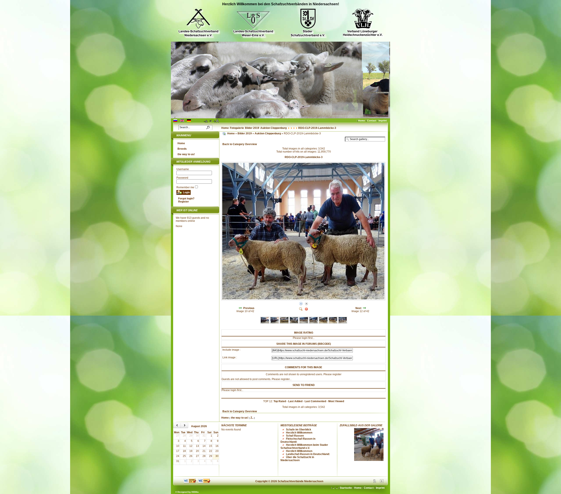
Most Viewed (336, 401)
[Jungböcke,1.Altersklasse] (303, 322)
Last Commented (315, 401)
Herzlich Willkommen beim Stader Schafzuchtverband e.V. (304, 446)
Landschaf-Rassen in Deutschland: (308, 454)
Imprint (382, 120)
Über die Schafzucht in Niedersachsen (297, 459)
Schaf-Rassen (295, 435)
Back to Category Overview (239, 144)
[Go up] (381, 481)
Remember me (185, 187)
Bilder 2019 (252, 128)
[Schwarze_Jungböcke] (264, 322)
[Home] (224, 133)
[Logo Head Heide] (362, 23)
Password (182, 177)
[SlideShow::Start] (300, 303)
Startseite (346, 487)
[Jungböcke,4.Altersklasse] (342, 322)
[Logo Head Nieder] (198, 23)
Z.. (251, 417)
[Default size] (211, 121)
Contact (371, 120)
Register (183, 201)
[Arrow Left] (240, 308)
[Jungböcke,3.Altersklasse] (323, 322)
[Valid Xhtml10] (190, 482)
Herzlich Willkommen (299, 432)
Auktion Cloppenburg (273, 128)
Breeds (182, 148)
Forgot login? (186, 198)
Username (182, 169)
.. (336, 487)
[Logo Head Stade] (307, 23)
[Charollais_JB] (293, 322)
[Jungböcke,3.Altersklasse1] (332, 322)
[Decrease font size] (206, 121)
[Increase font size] (217, 121)
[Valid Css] (204, 482)
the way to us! (186, 154)
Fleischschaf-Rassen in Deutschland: (297, 440)
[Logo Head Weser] (253, 23)
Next (358, 308)
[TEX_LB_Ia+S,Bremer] (284, 322)
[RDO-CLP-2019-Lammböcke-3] (303, 299)
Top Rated (279, 401)
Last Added (295, 401)
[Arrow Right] (364, 308)
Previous (248, 308)
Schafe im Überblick (298, 429)
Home (361, 120)
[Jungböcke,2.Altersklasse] (313, 322)
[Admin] (374, 481)
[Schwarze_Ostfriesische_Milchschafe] (274, 322)
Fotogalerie (237, 128)
